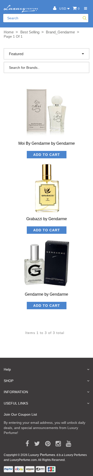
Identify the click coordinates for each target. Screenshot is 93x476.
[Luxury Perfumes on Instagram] (56, 444)
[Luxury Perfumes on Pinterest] (46, 444)
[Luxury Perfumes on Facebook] (25, 444)
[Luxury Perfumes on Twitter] (35, 444)
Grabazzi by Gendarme (46, 219)
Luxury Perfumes (41, 455)
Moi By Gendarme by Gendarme (46, 143)
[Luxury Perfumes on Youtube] (66, 444)
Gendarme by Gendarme (46, 294)
